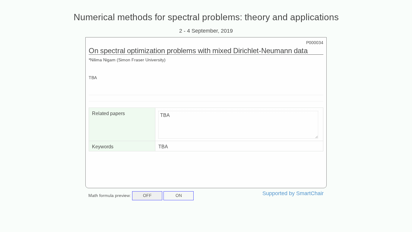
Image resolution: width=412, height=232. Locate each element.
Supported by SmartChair (293, 193)
